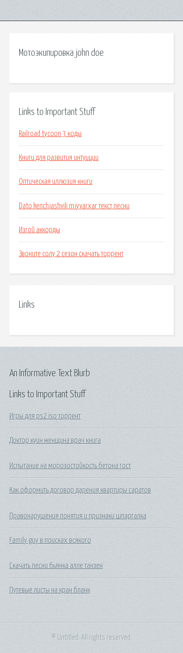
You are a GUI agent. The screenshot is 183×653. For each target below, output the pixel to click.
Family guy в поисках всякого (50, 540)
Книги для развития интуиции (59, 157)
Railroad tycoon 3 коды (50, 133)
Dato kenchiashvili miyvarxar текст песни (74, 206)
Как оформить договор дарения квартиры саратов (80, 490)
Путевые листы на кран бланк (49, 590)
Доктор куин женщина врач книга (55, 440)
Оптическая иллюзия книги (55, 181)
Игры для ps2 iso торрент (45, 416)
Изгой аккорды (39, 230)
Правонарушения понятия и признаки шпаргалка (77, 516)
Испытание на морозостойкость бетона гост (70, 466)
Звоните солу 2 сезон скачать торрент (71, 254)
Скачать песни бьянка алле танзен (56, 565)
